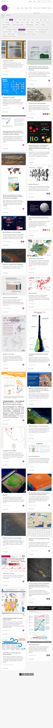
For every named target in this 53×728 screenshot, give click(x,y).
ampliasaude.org (32, 158)
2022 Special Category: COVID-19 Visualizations (26, 34)
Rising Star (38, 22)
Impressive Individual (6, 24)
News (22, 8)
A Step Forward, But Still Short (10, 297)
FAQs (30, 8)
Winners (8, 22)
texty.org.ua (31, 193)
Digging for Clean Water (9, 97)
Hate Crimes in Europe (8, 573)
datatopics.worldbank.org (33, 230)
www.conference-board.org (8, 664)
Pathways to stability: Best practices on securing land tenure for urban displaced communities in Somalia (39, 390)
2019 (20, 19)
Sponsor (50, 8)
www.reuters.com (32, 114)
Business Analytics (11, 34)
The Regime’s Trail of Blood (9, 450)
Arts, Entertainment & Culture (11, 29)
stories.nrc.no (5, 144)
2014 (41, 19)
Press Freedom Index (34, 644)
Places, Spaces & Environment (44, 29)
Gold (13, 22)
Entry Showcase (36, 8)
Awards (26, 8)
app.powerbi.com (6, 581)
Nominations (44, 8)
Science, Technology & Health (41, 31)
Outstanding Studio (29, 24)
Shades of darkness (33, 184)
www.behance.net (6, 71)
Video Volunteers (33, 293)
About (18, 8)
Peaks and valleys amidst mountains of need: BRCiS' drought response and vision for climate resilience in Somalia (13, 133)
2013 (45, 19)
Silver (22, 22)
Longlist (27, 22)
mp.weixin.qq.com (6, 420)
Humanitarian (21, 29)
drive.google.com (32, 268)
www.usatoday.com (32, 598)
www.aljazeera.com (32, 364)
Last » (31, 674)
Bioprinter (5, 495)
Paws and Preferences (34, 456)
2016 (32, 19)
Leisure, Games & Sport (31, 29)
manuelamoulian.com (33, 505)
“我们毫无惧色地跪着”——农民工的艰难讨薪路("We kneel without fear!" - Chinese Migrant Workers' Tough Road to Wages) (13, 403)
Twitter (2, 1)
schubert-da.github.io (7, 308)
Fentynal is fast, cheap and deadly (37, 103)
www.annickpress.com (33, 80)
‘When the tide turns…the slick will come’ (39, 426)
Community (43, 24)
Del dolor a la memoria (8, 354)
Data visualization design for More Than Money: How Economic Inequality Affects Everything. (39, 68)
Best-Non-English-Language (18, 24)
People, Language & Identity (19, 31)
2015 (37, 19)
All (2, 19)
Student (36, 24)
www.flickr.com (5, 364)
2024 (7, 19)
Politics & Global (30, 31)
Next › (27, 674)
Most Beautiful (5, 26)
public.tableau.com (6, 108)
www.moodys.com (6, 208)
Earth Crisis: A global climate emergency (13, 264)
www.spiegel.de (6, 461)
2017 (28, 19)
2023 (11, 19)
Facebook (4, 1)
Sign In (34, 1)
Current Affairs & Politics (7, 31)
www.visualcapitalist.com (33, 550)
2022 (15, 19)
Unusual (4, 34)
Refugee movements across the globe (12, 538)
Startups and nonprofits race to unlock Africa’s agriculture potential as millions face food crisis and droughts (12, 196)
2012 (49, 19)
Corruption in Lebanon (8, 61)
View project (5, 74)
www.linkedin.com (6, 548)
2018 (24, 19)
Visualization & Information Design (9, 36)
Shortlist (17, 22)
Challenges (8, 15)
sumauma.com (31, 435)
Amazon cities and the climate (36, 258)
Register (30, 1)
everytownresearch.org (7, 241)
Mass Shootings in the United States (12, 232)
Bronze (32, 22)
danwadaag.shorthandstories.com (35, 400)
